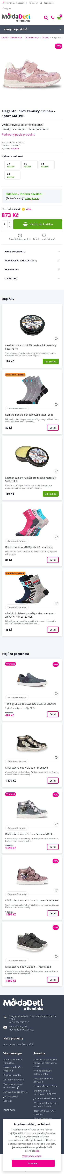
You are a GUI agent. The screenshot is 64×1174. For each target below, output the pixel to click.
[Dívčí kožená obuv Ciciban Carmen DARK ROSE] (32, 887)
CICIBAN (15, 148)
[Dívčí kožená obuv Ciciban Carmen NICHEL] (32, 821)
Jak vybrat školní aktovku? (47, 1098)
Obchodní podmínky (13, 1079)
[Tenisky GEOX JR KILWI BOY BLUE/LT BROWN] (32, 689)
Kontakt (7, 1100)
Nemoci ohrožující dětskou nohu (43, 1072)
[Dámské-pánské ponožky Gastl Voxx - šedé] (32, 402)
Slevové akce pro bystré (15, 1091)
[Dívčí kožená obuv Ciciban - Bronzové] (32, 755)
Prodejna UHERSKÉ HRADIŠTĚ (18, 1044)
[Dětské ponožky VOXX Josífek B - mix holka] (32, 534)
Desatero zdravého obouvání (43, 1080)
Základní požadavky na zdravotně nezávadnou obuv (45, 1063)
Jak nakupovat (10, 1096)
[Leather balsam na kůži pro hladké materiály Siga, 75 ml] (32, 335)
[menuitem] (13, 3)
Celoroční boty (32, 37)
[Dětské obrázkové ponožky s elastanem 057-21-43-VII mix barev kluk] (32, 602)
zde (37, 1150)
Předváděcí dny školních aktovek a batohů (46, 1104)
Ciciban (45, 37)
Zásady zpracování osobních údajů (12, 1086)
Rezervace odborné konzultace (13, 1061)
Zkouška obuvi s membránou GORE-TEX (45, 1092)
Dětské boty (16, 37)
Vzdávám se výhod (31, 1155)
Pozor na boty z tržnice (45, 1086)
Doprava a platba (12, 1075)
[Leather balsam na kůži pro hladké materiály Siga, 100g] (32, 468)
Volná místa (9, 1109)
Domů (5, 37)
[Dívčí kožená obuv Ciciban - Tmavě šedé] (32, 954)
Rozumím (33, 1163)
